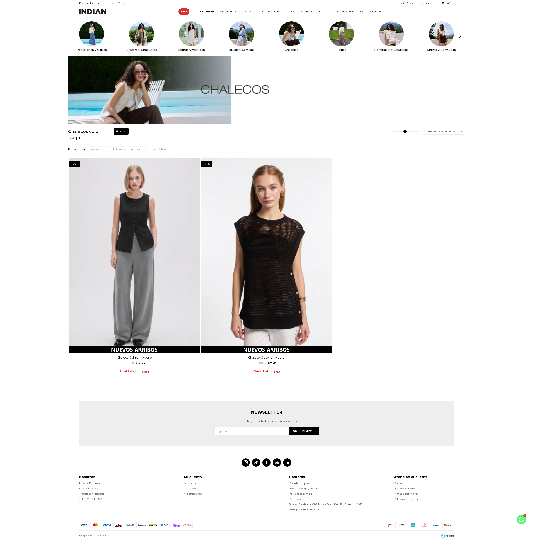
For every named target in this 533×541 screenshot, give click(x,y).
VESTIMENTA (228, 11)
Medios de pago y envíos (303, 488)
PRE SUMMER (205, 11)
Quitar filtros (158, 149)
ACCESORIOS (270, 11)
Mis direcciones (193, 493)
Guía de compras (299, 483)
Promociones (297, 498)
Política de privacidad (406, 498)
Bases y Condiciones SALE (304, 509)
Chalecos (117, 149)
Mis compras (191, 488)
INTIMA (289, 11)
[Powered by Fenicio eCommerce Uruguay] (447, 536)
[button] (408, 3)
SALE (184, 11)
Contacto (123, 3)
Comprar (134, 348)
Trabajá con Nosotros (91, 493)
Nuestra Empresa (89, 483)
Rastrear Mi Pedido (89, 3)
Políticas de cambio (300, 493)
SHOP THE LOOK (370, 11)
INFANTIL (324, 11)
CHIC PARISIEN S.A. (91, 498)
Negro (136, 149)
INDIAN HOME (345, 11)
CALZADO (249, 11)
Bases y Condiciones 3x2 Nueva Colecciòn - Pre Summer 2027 (326, 504)
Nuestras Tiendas (89, 488)
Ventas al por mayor (406, 493)
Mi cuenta (190, 483)
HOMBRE (306, 11)
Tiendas (109, 3)
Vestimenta (97, 149)
